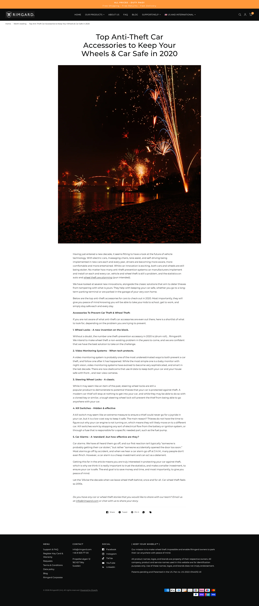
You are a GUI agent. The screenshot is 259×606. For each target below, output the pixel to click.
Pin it (136, 512)
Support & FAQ (50, 549)
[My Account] (245, 15)
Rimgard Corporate (53, 577)
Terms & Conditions (53, 565)
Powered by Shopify (89, 590)
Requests (47, 561)
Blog (45, 573)
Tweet (124, 512)
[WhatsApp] (144, 512)
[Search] (240, 15)
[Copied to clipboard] (151, 512)
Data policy (48, 569)
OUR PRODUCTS (93, 14)
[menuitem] (77, 15)
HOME (77, 14)
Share (112, 512)
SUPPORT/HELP (150, 14)
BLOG (135, 14)
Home (8, 24)
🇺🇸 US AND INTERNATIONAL (179, 14)
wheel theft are (98, 277)
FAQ (125, 14)
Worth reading (20, 24)
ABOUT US (113, 14)
